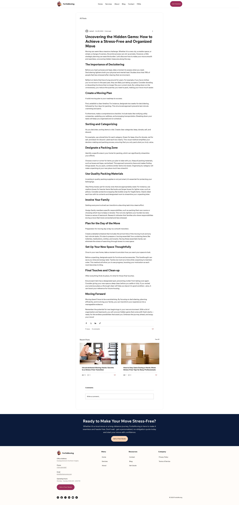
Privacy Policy (163, 457)
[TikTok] (76, 497)
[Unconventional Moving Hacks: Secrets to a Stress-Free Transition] (99, 353)
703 (58, 467)
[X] (65, 497)
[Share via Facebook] (86, 323)
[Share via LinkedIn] (95, 323)
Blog (130, 461)
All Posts (83, 18)
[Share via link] (100, 323)
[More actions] (152, 31)
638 (61, 467)
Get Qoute (132, 465)
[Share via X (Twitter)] (91, 323)
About (104, 465)
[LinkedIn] (69, 497)
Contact (132, 457)
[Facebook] (61, 497)
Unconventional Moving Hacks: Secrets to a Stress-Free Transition (98, 369)
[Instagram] (58, 497)
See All (157, 339)
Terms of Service (164, 461)
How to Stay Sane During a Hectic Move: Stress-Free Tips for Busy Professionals (139, 369)
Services (105, 461)
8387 (65, 467)
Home (104, 457)
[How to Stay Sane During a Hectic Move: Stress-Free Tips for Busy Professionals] (140, 353)
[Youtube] (73, 497)
